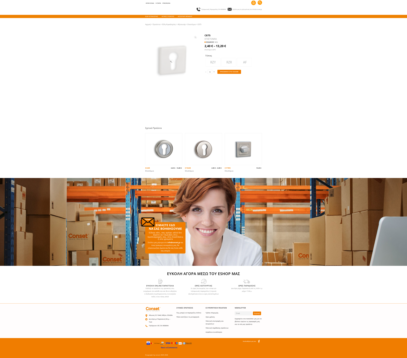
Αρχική (148, 24)
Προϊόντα (156, 24)
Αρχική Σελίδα (150, 3)
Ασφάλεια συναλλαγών (214, 332)
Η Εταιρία (158, 3)
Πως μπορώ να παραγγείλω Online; (188, 313)
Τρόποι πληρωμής (212, 313)
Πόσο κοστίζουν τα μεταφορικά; (187, 317)
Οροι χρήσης (210, 317)
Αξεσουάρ (182, 24)
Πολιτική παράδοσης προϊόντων (217, 328)
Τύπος (208, 55)
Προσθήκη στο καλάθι (229, 72)
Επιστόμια (191, 24)
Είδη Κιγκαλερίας (169, 24)
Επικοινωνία (166, 3)
